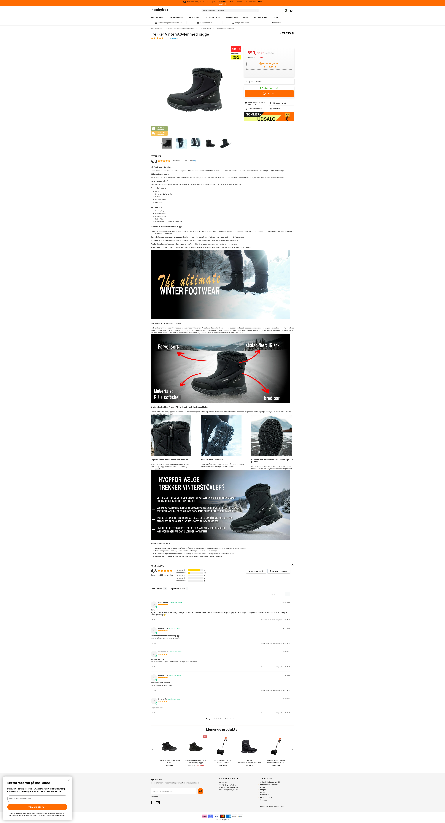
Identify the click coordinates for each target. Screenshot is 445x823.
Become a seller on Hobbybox (272, 806)
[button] (284, 620)
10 (230, 718)
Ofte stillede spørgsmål (270, 782)
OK (200, 791)
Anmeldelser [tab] (157, 589)
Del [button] (154, 620)
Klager (263, 790)
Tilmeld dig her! (37, 807)
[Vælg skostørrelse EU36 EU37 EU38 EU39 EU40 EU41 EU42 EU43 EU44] (269, 82)
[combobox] (230, 10)
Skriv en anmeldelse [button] (279, 571)
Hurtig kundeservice (242, 23)
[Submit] (256, 10)
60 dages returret (206, 23)
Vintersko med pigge (205, 28)
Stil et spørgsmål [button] (257, 571)
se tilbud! (222, 4)
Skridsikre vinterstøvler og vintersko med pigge (180, 28)
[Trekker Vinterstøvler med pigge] (167, 143)
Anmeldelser (158, 565)
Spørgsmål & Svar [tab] (178, 589)
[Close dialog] (68, 780)
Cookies (263, 800)
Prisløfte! (276, 23)
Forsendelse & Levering (270, 784)
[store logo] (160, 10)
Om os (262, 792)
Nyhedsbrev (156, 779)
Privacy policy (266, 797)
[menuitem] (157, 17)
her (194, 161)
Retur (262, 787)
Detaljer (156, 156)
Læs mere (154, 796)
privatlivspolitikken (59, 815)
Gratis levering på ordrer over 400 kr (170, 23)
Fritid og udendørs (156, 28)
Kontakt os (264, 795)
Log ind (286, 10)
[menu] (222, 17)
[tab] (222, 156)
